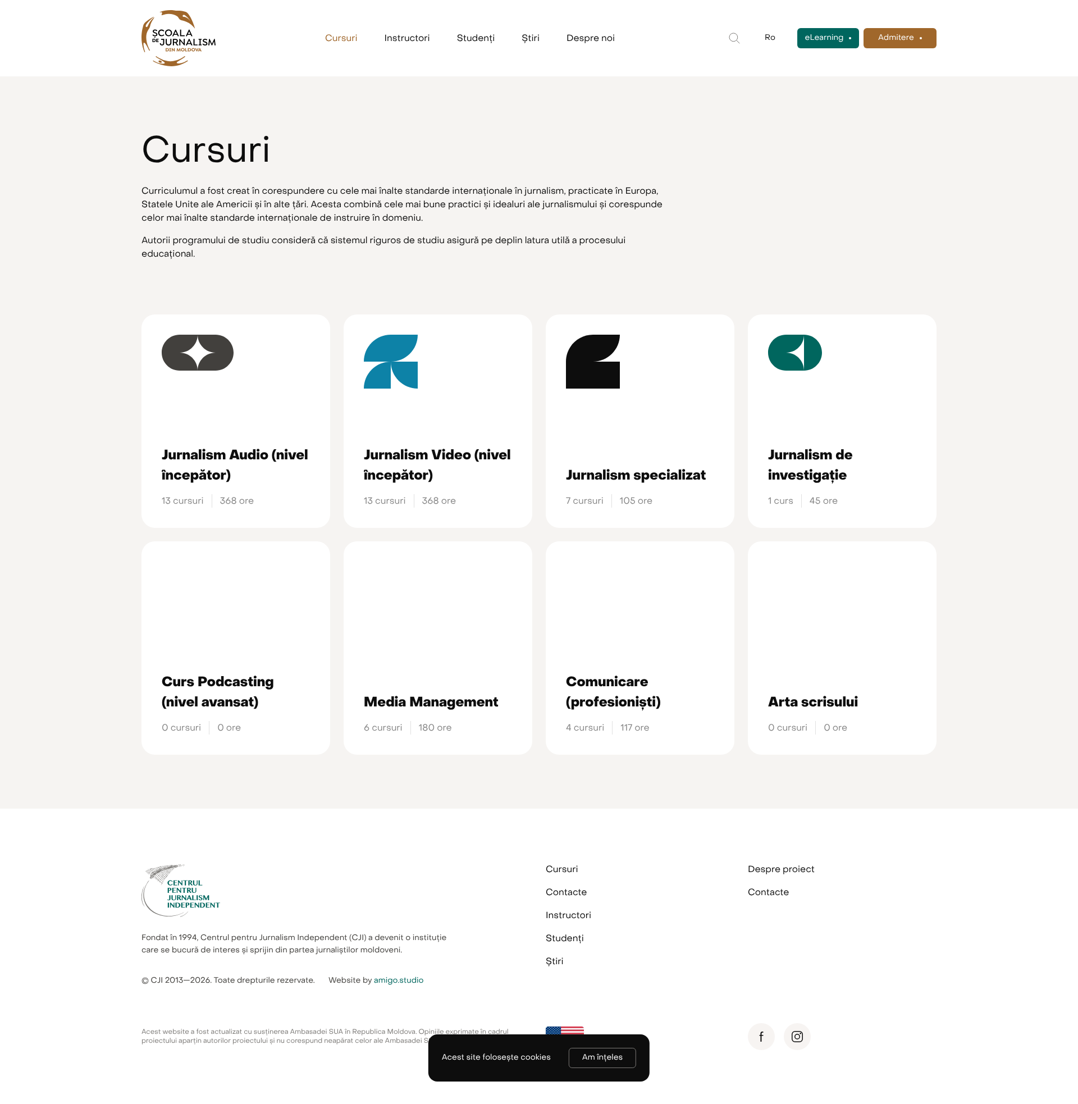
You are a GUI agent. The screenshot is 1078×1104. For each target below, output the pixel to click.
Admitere (896, 38)
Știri (531, 38)
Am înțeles (602, 1057)
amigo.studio (399, 981)
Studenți (476, 38)
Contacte (566, 892)
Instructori (407, 38)
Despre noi (591, 38)
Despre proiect (781, 869)
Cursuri (341, 38)
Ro (770, 38)
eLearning (824, 38)
